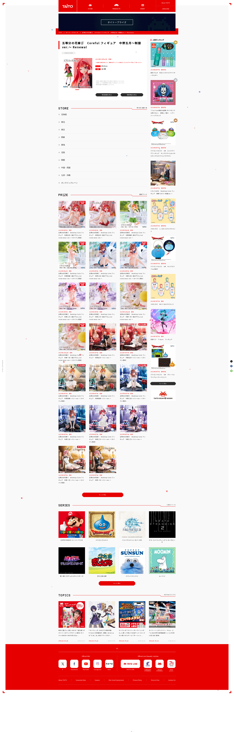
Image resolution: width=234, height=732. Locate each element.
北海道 (64, 114)
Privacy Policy (137, 680)
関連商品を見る (132, 95)
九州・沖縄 (65, 175)
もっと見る (102, 495)
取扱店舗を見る (107, 95)
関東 (63, 137)
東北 (63, 122)
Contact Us (172, 680)
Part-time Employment (116, 680)
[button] (77, 89)
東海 (63, 145)
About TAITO (166, 3)
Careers (97, 680)
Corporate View (81, 680)
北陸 (63, 152)
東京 (63, 130)
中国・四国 (65, 168)
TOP (60, 33)
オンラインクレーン (69, 183)
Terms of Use (155, 680)
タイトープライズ (72, 33)
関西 (63, 160)
